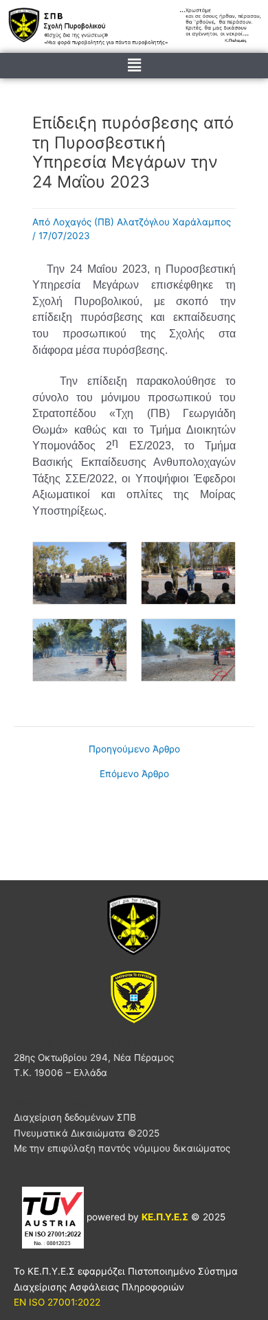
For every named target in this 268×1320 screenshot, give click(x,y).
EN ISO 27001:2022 (57, 1302)
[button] (134, 65)
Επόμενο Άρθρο (134, 774)
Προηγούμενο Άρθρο (134, 749)
